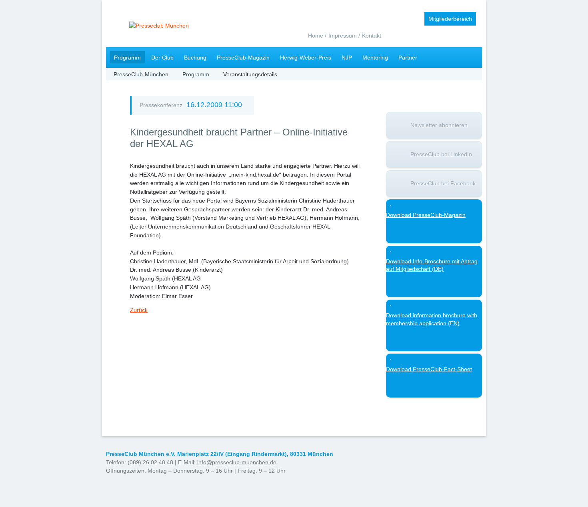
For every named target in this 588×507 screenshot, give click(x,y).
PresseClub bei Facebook (443, 183)
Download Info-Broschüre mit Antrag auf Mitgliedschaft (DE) (432, 265)
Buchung (195, 57)
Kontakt (371, 35)
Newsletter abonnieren (439, 125)
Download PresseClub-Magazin (426, 215)
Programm (127, 57)
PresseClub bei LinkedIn (441, 154)
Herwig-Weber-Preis (305, 57)
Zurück (139, 310)
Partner (407, 57)
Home (315, 35)
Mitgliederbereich (450, 19)
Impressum (342, 35)
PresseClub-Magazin (243, 57)
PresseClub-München (141, 74)
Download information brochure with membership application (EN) (431, 319)
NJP (347, 57)
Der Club (162, 57)
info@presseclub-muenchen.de (236, 462)
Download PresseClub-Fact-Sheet (429, 369)
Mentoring (375, 57)
